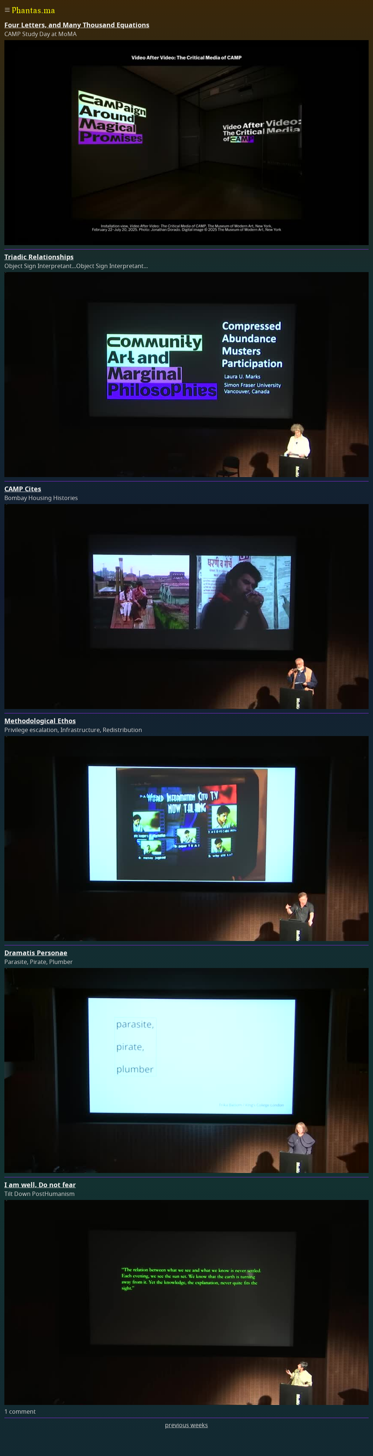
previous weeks (186, 1425)
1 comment (20, 1411)
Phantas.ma (33, 10)
